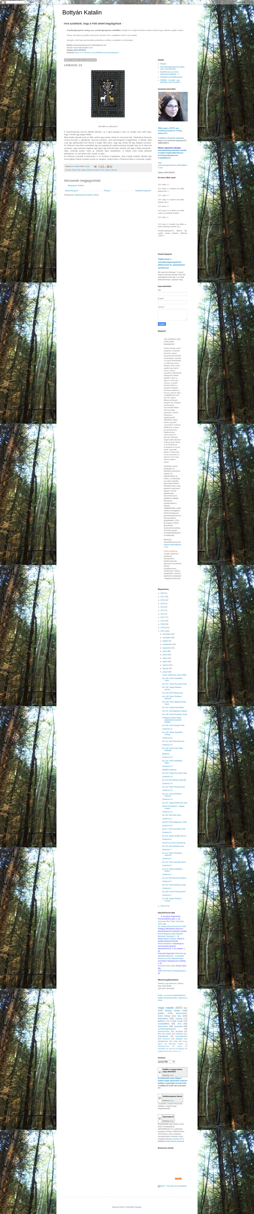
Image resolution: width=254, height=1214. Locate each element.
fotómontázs (181, 1013)
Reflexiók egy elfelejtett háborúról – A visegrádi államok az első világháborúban (172, 955)
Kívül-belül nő (168, 1117)
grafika (83, 170)
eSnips (171, 1075)
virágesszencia (163, 1051)
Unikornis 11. (167, 819)
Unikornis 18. (167, 757)
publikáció (175, 1051)
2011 (163, 617)
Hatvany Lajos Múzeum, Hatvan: (171, 983)
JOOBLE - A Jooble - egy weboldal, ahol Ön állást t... (171, 81)
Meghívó (165, 754)
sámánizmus (163, 1041)
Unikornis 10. (167, 826)
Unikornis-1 (167, 895)
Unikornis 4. (167, 874)
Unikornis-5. (167, 865)
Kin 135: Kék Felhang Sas (172, 693)
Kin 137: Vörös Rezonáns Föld (174, 684)
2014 (163, 607)
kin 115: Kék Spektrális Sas (173, 846)
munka (179, 1046)
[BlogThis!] (102, 166)
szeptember (167, 644)
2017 (163, 597)
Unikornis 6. (167, 859)
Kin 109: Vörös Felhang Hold (173, 892)
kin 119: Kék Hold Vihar (171, 815)
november (167, 638)
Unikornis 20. (167, 738)
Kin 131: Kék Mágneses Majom (174, 711)
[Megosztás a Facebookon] (108, 166)
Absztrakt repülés (176, 1044)
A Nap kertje (76, 170)
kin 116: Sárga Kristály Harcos (174, 836)
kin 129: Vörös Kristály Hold (173, 725)
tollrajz (107, 170)
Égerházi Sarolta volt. (173, 1139)
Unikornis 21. (167, 729)
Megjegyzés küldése (76, 185)
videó (171, 1049)
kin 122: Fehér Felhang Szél (173, 787)
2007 (163, 631)
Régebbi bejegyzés (143, 191)
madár (168, 1034)
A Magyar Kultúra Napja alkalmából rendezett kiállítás (171, 720)
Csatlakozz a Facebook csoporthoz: (171, 138)
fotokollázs (162, 1049)
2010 (163, 621)
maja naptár (166, 1007)
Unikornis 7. (167, 850)
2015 (163, 604)
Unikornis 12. (167, 812)
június (165, 655)
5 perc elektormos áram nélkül (174, 675)
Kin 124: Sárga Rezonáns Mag (174, 773)
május (165, 658)
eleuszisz (166, 1039)
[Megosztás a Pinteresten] (111, 166)
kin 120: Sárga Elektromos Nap (174, 803)
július (165, 651)
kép (179, 1016)
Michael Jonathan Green (95, 170)
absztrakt (179, 1031)
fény (159, 1034)
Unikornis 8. (167, 839)
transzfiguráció (181, 1036)
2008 (163, 628)
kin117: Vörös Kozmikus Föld (173, 829)
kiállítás (161, 1021)
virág (175, 1041)
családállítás (163, 1023)
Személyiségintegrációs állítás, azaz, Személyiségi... (172, 68)
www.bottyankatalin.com (83, 48)
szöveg (179, 1018)
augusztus (167, 648)
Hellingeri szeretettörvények (171, 77)
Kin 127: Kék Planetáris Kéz (173, 741)
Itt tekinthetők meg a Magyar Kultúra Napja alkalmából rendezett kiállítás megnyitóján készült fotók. (172, 1080)
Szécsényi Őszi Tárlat (166, 966)
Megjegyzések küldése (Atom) (87, 195)
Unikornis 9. (167, 832)
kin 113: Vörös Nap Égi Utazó (174, 862)
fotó (185, 1008)
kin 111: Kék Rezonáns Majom (174, 878)
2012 (163, 614)
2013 (163, 610)
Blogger (138, 1207)
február (166, 668)
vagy (160, 163)
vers (179, 1023)
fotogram (179, 1039)
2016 (163, 600)
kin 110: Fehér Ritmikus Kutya (174, 885)
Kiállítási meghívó (169, 770)
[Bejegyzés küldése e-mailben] (95, 166)
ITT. (159, 1088)
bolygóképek (163, 1036)
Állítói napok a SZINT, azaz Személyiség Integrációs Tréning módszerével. (170, 130)
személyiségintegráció (167, 1029)
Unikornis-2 (167, 888)
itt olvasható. (180, 1141)
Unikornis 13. (167, 799)
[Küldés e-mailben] (99, 166)
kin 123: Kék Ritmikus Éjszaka (174, 780)
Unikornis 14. (167, 790)
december (167, 634)
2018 (163, 593)
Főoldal (107, 191)
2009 (163, 624)
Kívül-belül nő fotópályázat (173, 971)
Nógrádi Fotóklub (169, 939)
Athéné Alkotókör (164, 944)
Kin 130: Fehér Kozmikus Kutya (174, 714)
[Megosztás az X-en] (105, 166)
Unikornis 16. (167, 777)
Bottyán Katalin (82, 12)
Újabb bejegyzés (71, 191)
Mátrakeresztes (163, 1046)
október (166, 641)
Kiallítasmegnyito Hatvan (172, 1096)
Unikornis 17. (167, 766)
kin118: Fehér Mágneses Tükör (174, 822)
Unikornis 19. (167, 745)
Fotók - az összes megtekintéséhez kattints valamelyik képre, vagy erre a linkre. (172, 997)
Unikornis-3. (167, 881)
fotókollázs (163, 1018)
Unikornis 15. (167, 784)
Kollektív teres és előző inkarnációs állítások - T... (170, 73)
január (165, 672)
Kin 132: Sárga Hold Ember (173, 707)
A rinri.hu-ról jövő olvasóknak (173, 843)
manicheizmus (163, 1031)
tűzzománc (163, 1026)
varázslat (178, 1026)
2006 (163, 906)
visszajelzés (180, 1049)
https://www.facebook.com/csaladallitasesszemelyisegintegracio (97, 52)
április (165, 662)
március (166, 665)
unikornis (114, 170)
